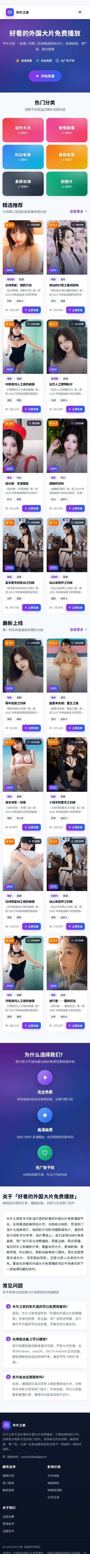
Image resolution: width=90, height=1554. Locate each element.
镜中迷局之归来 (15, 703)
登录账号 (8, 1523)
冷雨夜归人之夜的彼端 (20, 384)
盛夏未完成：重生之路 (63, 703)
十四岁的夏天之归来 (62, 802)
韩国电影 (53, 1483)
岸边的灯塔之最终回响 (63, 285)
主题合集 (8, 1516)
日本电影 (53, 1475)
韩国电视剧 (55, 1490)
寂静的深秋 (56, 483)
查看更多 (76, 211)
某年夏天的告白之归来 (20, 582)
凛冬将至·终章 (15, 802)
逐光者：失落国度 (17, 483)
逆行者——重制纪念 (62, 1000)
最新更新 (8, 1490)
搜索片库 (8, 1475)
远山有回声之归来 (61, 582)
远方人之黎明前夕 (61, 384)
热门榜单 (8, 1483)
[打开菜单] (80, 12)
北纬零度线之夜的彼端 (20, 901)
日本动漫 (53, 1497)
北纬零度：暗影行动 (18, 285)
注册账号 (8, 1531)
